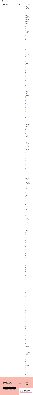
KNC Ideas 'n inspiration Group (27, 384)
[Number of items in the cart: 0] (28, 1)
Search (28, 4)
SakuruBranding (18, 392)
